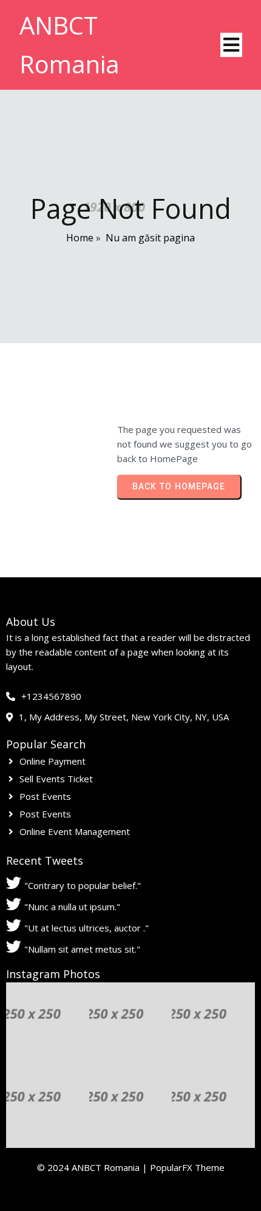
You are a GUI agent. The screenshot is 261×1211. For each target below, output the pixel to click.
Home (79, 237)
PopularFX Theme (187, 1167)
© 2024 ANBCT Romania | (93, 1167)
